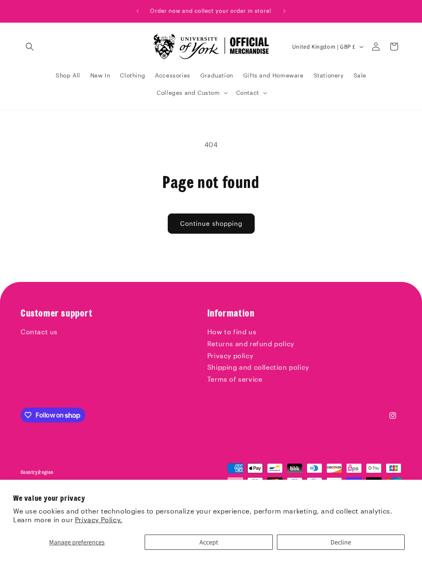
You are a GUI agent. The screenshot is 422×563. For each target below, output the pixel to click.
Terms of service (235, 379)
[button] (30, 47)
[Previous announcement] (138, 11)
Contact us (39, 331)
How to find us (231, 331)
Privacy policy (230, 355)
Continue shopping (211, 223)
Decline (341, 542)
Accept (208, 542)
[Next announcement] (284, 11)
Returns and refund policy (250, 343)
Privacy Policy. (98, 519)
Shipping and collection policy (258, 367)
